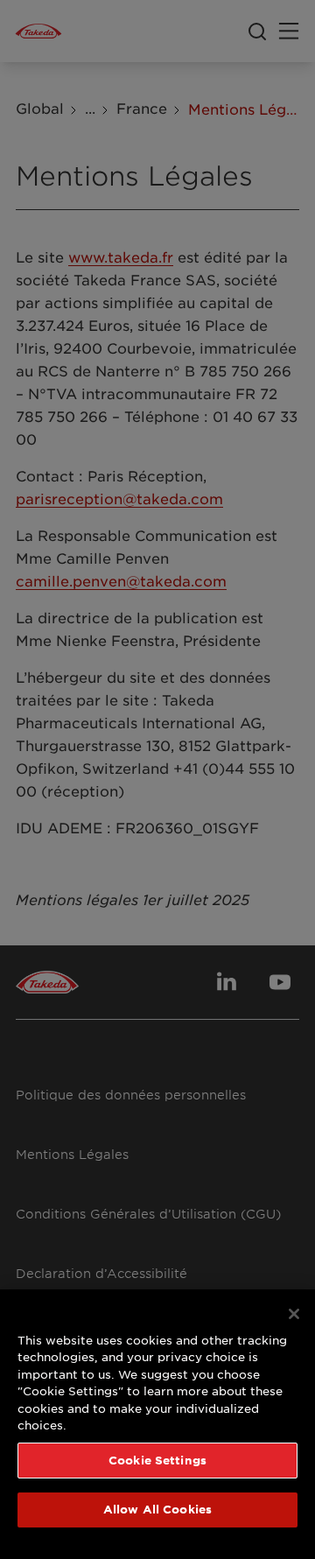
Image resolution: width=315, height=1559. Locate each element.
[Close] (294, 1314)
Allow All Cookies (157, 1509)
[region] (157, 1424)
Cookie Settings (157, 1460)
